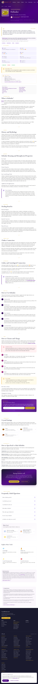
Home (2, 6)
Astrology (14, 2)
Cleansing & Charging (22, 90)
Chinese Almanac (28, 652)
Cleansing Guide (16, 642)
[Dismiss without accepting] (35, 674)
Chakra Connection (5, 89)
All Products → (16, 623)
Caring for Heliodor (24, 481)
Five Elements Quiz (29, 657)
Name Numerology (4, 657)
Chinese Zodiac (28, 654)
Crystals (18, 2)
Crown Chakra (3, 669)
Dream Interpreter (28, 641)
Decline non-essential (14, 680)
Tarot (26, 2)
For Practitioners (3, 624)
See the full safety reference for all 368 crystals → (13, 81)
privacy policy (15, 678)
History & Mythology (22, 87)
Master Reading (16, 627)
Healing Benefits (21, 88)
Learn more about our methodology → (9, 604)
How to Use (4, 90)
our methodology (22, 574)
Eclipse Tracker (16, 653)
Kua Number (28, 656)
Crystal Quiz (15, 637)
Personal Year (3, 656)
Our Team (2, 623)
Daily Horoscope (4, 638)
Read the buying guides (14, 481)
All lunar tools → (16, 657)
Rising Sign (3, 642)
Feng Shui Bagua (28, 658)
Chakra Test (3, 664)
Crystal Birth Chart (16, 624)
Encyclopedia (16, 638)
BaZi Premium (16, 628)
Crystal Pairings (4, 91)
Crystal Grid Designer (17, 645)
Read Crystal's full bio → (7, 580)
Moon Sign (3, 641)
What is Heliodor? (5, 87)
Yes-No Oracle (28, 642)
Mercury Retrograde (17, 654)
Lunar (34, 2)
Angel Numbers (3, 654)
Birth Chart (3, 637)
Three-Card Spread (29, 638)
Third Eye (2, 668)
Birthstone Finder (16, 641)
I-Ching (27, 645)
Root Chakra (3, 665)
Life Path (2, 652)
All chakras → (3, 671)
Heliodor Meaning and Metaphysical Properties (9, 88)
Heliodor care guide (31, 343)
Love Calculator (3, 653)
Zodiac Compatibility (4, 645)
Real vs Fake (21, 91)
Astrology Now (16, 656)
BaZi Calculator (28, 653)
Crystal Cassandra (17, 16)
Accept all (5, 680)
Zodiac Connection (22, 89)
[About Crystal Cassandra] (12, 17)
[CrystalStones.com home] (6, 2)
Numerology (30, 2)
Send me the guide (30, 407)
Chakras (22, 2)
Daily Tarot (27, 637)
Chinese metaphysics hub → (30, 660)
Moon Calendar (16, 652)
